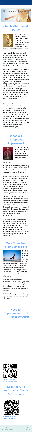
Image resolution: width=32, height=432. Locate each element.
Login (28, 427)
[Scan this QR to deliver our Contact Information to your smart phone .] (10, 371)
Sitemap (9, 427)
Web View (27, 429)
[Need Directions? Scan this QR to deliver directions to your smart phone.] (11, 407)
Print (4, 427)
